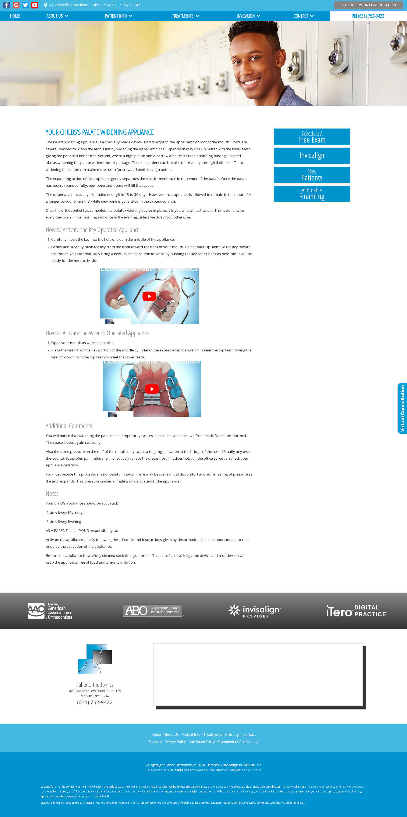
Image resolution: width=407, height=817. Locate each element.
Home (15, 15)
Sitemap (155, 741)
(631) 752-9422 (370, 15)
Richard (130, 786)
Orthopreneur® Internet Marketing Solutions (224, 770)
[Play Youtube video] (149, 296)
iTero (285, 786)
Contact (249, 734)
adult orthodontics (134, 791)
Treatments (212, 734)
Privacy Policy (175, 741)
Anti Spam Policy (202, 741)
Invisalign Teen (316, 786)
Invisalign (232, 734)
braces (223, 786)
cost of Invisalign (244, 791)
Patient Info (191, 734)
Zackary (145, 786)
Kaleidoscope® (158, 770)
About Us (171, 734)
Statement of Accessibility (238, 741)
